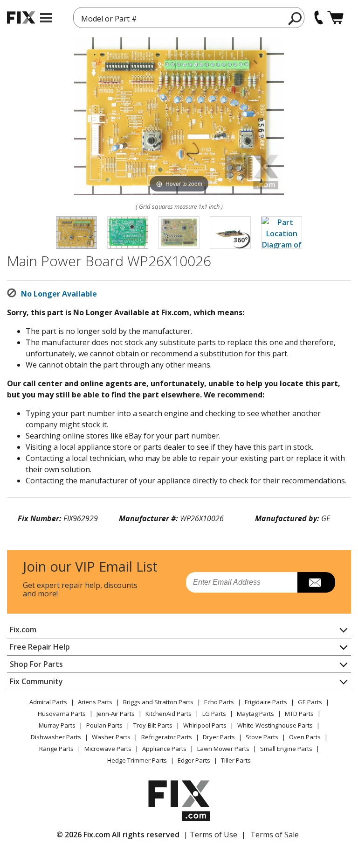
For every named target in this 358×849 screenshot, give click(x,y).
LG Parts (214, 713)
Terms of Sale (274, 834)
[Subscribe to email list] (316, 582)
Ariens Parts (95, 702)
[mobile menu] (46, 17)
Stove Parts (262, 737)
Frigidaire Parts (266, 702)
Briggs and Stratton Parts (158, 702)
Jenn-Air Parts (115, 713)
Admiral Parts (48, 702)
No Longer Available (59, 294)
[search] (295, 18)
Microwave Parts (107, 748)
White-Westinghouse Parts (275, 725)
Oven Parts (305, 737)
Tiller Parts (236, 760)
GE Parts (310, 702)
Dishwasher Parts (56, 737)
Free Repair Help (40, 647)
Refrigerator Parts (166, 737)
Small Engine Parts (286, 748)
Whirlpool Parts (205, 725)
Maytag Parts (255, 713)
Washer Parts (111, 737)
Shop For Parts (36, 664)
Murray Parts (57, 725)
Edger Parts (194, 760)
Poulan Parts (104, 725)
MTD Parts (299, 713)
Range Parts (56, 748)
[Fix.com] (21, 17)
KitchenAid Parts (168, 713)
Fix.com (23, 629)
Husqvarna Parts (62, 713)
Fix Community (36, 681)
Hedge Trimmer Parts (137, 760)
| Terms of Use (210, 834)
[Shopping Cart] (335, 17)
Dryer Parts (219, 737)
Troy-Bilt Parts (152, 725)
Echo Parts (219, 702)
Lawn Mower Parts (223, 748)
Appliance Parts (164, 748)
